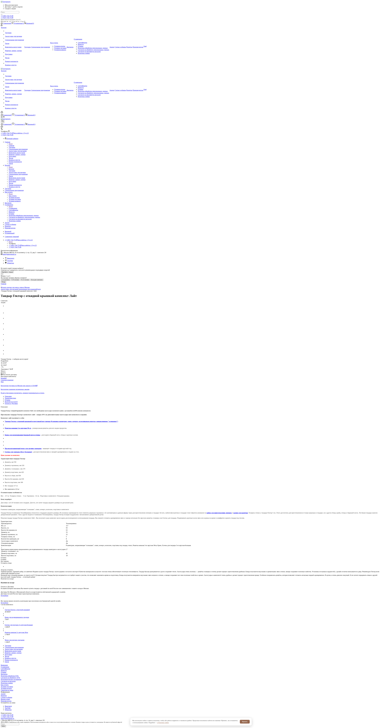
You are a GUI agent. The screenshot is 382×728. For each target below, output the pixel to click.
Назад (11, 144)
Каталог (11, 169)
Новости (4, 670)
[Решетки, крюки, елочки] (14, 49)
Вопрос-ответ (5, 699)
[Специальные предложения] (14, 38)
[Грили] (14, 42)
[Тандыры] (14, 31)
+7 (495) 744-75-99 (7, 16)
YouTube (10, 261)
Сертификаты (5, 669)
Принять (245, 721)
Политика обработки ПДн (10, 676)
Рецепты (4, 695)
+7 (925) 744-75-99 (7, 18)
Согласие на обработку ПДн (10, 678)
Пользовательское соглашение (11, 679)
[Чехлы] (14, 56)
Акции (3, 694)
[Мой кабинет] (1, 25)
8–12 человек (25, 280)
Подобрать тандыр (7, 272)
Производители (6, 701)
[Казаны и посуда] (14, 63)
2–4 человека (6, 280)
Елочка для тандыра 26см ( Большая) (18, 452)
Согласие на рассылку (8, 681)
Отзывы (3, 672)
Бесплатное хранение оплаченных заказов (15, 389)
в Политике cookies (163, 722)
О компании (13, 208)
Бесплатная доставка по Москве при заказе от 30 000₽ (19, 386)
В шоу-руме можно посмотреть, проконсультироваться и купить (22, 393)
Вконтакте (10, 258)
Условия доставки (7, 686)
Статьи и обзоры (6, 697)
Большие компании (37, 280)
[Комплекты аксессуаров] (14, 45)
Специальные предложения (27, 289)
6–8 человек (15, 280)
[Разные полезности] (14, 60)
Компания (4, 665)
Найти (3, 726)
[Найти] (1, 14)
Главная (11, 145)
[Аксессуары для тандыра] (14, 34)
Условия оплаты (6, 688)
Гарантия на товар (7, 690)
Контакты (4, 674)
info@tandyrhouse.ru (9, 254)
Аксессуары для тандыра (9, 289)
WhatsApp (10, 263)
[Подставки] (14, 52)
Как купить (13, 196)
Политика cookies (7, 683)
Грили (39, 289)
